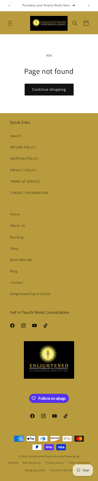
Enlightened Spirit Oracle (30, 294)
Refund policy (32, 462)
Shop (14, 248)
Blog (13, 271)
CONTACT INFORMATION (29, 192)
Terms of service (79, 462)
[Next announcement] (88, 5)
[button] (10, 23)
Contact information (64, 470)
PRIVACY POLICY (23, 170)
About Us (17, 225)
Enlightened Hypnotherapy (46, 456)
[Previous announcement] (9, 5)
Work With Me (21, 260)
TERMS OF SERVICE (25, 181)
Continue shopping (49, 89)
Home (15, 214)
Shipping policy (35, 470)
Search (15, 136)
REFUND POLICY (23, 147)
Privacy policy (54, 462)
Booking (16, 237)
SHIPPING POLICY (24, 158)
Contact (16, 282)
